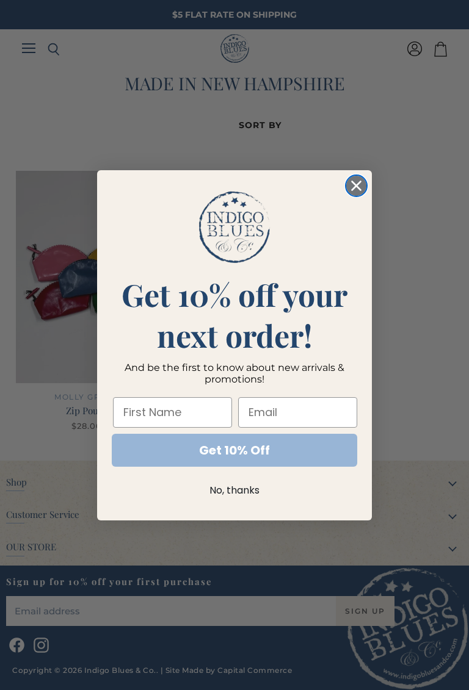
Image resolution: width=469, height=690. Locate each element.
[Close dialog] (356, 185)
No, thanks (234, 490)
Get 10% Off (234, 450)
